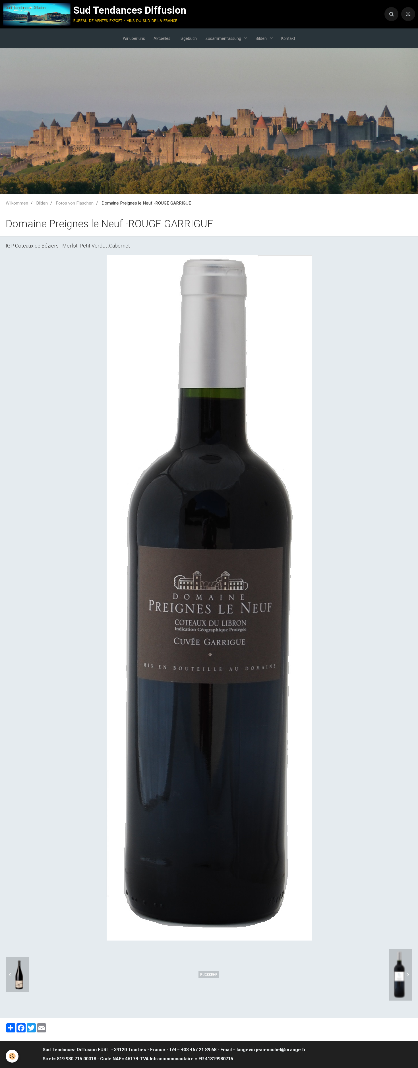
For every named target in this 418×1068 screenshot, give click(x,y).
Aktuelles (162, 38)
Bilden (262, 38)
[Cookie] (12, 1056)
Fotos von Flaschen (75, 203)
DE (408, 14)
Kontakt (288, 38)
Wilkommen (17, 203)
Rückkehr (209, 975)
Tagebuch (188, 38)
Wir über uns (134, 38)
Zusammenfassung (223, 38)
